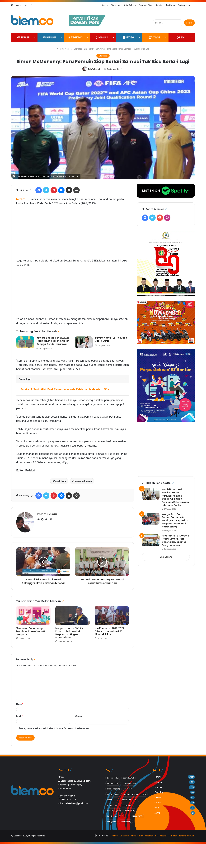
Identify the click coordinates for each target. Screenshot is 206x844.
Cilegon (113, 783)
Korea (112, 799)
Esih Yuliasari (94, 69)
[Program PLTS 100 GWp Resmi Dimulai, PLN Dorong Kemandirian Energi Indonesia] (150, 540)
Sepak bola (60, 481)
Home (61, 48)
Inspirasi (102, 37)
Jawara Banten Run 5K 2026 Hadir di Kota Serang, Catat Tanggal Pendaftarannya (53, 341)
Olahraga (78, 48)
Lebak (112, 805)
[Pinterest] (54, 190)
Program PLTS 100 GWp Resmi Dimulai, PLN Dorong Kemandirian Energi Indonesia (175, 540)
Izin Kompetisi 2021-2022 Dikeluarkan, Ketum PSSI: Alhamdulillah (109, 631)
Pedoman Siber (146, 5)
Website (78, 716)
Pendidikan (135, 816)
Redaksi (159, 5)
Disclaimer (116, 5)
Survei (157, 812)
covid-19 (130, 783)
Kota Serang (130, 799)
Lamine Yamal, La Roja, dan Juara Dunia (111, 339)
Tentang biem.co (185, 5)
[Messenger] (61, 190)
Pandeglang (115, 816)
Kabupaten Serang (134, 794)
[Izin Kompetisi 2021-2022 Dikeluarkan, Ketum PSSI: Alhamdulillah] (112, 615)
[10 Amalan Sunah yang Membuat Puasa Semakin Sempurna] (33, 615)
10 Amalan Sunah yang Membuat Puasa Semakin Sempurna (31, 631)
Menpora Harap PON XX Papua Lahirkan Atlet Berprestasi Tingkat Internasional (69, 633)
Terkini (25, 37)
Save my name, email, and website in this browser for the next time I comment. (54, 728)
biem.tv (104, 5)
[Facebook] (38, 190)
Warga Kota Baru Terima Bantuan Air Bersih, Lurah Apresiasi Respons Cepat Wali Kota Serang (175, 520)
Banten (113, 778)
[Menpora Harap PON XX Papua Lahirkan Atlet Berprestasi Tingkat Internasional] (72, 615)
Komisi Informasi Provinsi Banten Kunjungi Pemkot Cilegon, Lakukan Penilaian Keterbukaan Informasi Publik (175, 497)
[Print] (76, 190)
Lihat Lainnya (166, 556)
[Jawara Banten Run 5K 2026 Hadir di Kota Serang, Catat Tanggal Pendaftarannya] (25, 342)
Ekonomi (113, 789)
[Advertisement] (72, 231)
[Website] (39, 520)
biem (181, 37)
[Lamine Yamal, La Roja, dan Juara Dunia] (84, 342)
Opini (130, 810)
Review (129, 37)
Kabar (113, 794)
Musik (127, 805)
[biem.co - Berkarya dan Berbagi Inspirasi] (32, 20)
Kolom (156, 37)
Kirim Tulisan (130, 5)
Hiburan (51, 37)
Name (19, 704)
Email (19, 716)
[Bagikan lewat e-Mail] (69, 190)
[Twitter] (46, 190)
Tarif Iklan (170, 5)
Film (128, 789)
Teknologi (76, 37)
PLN (111, 821)
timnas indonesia (83, 481)
